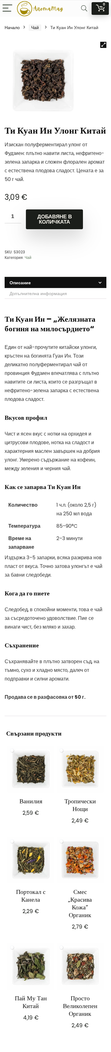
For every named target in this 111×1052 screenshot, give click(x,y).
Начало (12, 27)
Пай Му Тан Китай (31, 1002)
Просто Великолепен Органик (80, 1006)
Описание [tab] (20, 283)
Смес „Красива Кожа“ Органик (80, 903)
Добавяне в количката (54, 219)
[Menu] (7, 8)
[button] (103, 45)
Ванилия (30, 801)
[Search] (84, 8)
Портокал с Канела (31, 895)
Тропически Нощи (80, 805)
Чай (35, 27)
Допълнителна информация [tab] (38, 293)
